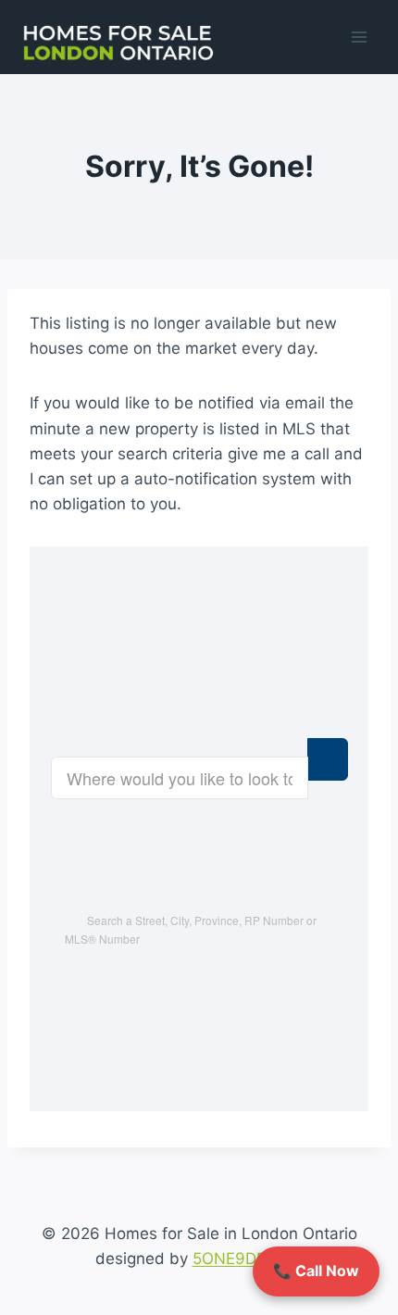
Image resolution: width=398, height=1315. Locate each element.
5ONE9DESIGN (248, 1258)
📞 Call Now (316, 1270)
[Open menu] (359, 36)
